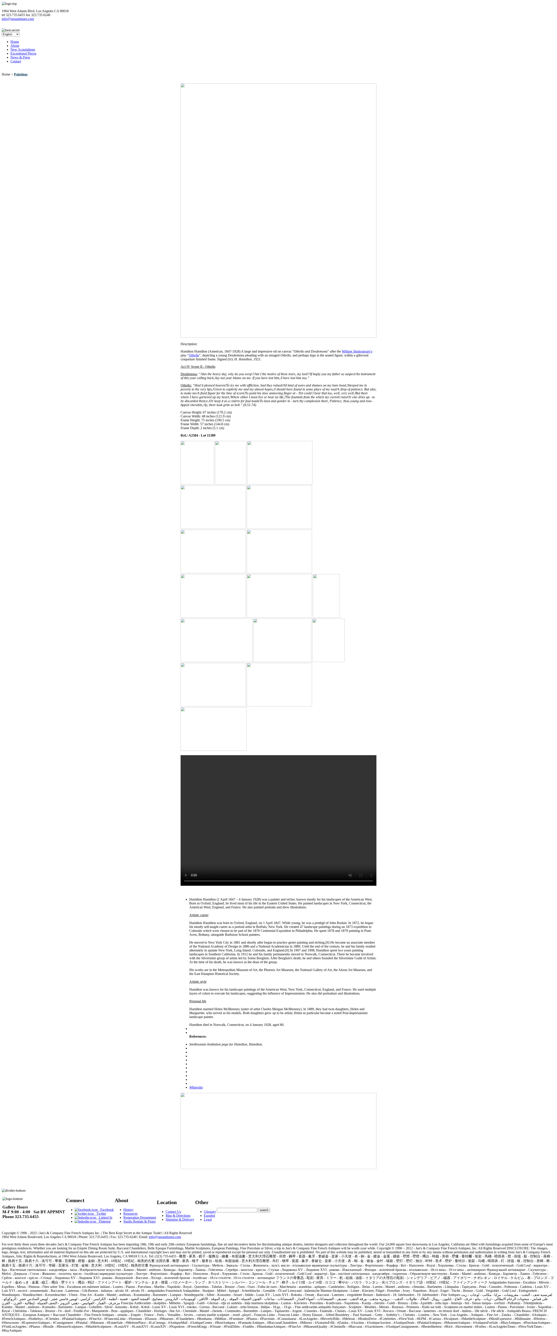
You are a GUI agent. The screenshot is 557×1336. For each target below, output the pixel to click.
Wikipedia (196, 1087)
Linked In (104, 1217)
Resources (130, 1213)
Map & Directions (178, 1215)
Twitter (100, 1213)
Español (209, 1215)
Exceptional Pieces (23, 53)
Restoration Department (139, 1217)
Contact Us (173, 1211)
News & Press (20, 57)
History (128, 1210)
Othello (194, 355)
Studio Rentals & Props (139, 1221)
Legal (208, 1219)
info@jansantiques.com (18, 19)
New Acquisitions (22, 49)
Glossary (210, 1211)
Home (14, 42)
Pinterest (103, 1221)
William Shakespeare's (357, 351)
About (14, 45)
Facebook (106, 1210)
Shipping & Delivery (180, 1219)
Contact (15, 61)
